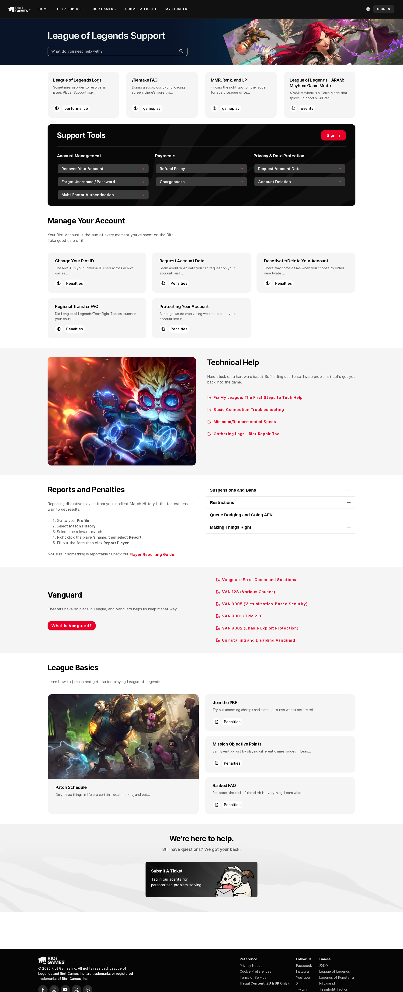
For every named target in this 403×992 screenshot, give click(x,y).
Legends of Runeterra (336, 977)
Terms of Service (253, 977)
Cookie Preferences (255, 971)
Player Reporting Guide (151, 554)
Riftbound (327, 983)
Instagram (303, 971)
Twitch (301, 989)
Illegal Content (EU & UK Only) (264, 983)
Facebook (304, 966)
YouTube (303, 977)
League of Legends (334, 971)
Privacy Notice (251, 966)
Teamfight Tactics (333, 989)
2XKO (323, 966)
